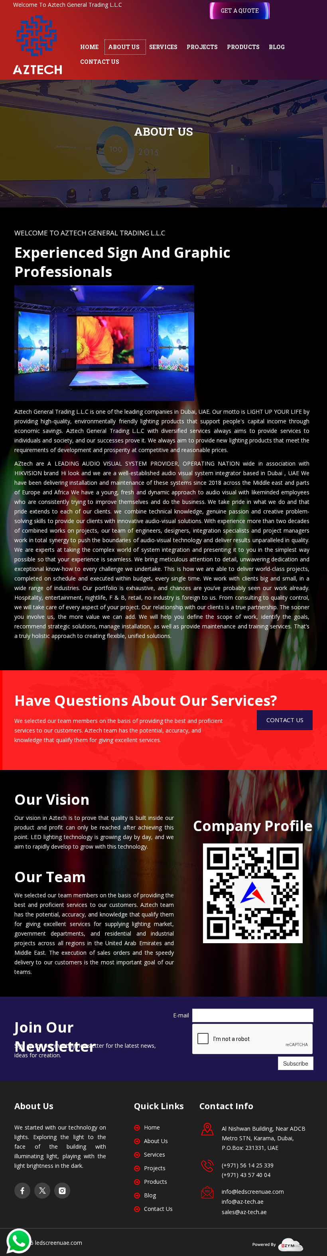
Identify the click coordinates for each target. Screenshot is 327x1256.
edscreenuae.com (59, 1242)
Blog (150, 1195)
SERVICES (163, 47)
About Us (156, 1141)
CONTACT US (99, 61)
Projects (154, 1168)
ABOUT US (124, 47)
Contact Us (158, 1209)
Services (154, 1154)
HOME (89, 47)
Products (155, 1181)
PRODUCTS (243, 47)
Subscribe (295, 1063)
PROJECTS (202, 47)
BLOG (277, 47)
